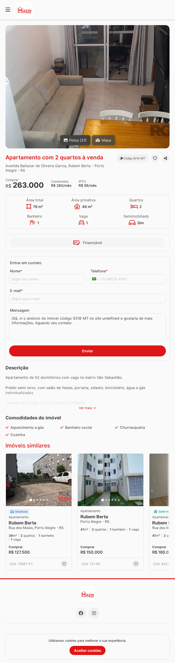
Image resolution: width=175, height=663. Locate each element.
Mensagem (19, 310)
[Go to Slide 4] (40, 500)
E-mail (16, 290)
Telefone (99, 271)
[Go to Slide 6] (47, 500)
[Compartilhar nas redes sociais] (165, 158)
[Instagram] (94, 613)
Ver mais (85, 408)
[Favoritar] (155, 158)
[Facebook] (80, 613)
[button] (87, 86)
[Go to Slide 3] (37, 500)
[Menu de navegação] (7, 9)
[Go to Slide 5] (44, 500)
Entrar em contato (25, 262)
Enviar (87, 351)
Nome (16, 271)
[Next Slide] (166, 86)
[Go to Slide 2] (34, 500)
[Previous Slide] (9, 86)
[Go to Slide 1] (30, 500)
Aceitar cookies (87, 650)
